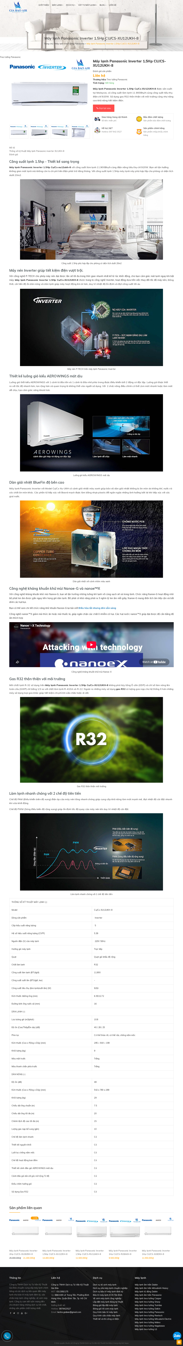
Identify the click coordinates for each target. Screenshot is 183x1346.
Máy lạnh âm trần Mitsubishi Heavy (151, 1288)
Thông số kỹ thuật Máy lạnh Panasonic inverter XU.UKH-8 (36, 151)
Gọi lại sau (105, 108)
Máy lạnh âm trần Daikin (146, 1284)
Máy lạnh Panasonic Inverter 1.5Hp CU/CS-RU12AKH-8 (90, 1252)
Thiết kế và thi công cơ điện (106, 1319)
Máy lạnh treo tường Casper (148, 1298)
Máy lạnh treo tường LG (146, 1329)
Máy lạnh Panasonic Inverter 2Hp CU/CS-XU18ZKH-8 (23, 1252)
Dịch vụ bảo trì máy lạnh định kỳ (108, 1291)
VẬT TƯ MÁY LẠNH (87, 5)
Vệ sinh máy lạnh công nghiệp (107, 1298)
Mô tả (12, 147)
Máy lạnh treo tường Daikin (147, 1308)
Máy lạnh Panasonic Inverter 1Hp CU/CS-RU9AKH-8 (123, 1252)
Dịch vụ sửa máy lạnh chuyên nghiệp (110, 1288)
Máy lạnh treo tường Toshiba (148, 1305)
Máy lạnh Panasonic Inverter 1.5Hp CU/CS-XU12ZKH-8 (56, 1252)
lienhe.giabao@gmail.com (69, 1312)
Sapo (127, 1343)
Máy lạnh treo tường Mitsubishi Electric (153, 1319)
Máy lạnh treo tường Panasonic (149, 1312)
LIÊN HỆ (112, 5)
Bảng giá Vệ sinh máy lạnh (105, 1308)
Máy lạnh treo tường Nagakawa (150, 1326)
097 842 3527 (115, 132)
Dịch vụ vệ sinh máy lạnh (104, 1284)
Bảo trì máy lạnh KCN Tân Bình (107, 1295)
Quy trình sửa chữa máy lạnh (106, 1315)
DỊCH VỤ (70, 5)
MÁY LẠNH (57, 5)
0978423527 (65, 1308)
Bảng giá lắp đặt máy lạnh (105, 1305)
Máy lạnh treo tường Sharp (147, 1302)
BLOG (102, 5)
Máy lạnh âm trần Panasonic (148, 1295)
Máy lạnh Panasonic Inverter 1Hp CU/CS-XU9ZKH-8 (156, 1252)
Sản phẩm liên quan (25, 1208)
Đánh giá (13, 154)
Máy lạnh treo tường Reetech (149, 1315)
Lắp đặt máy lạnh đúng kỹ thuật (108, 1302)
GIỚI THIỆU (44, 5)
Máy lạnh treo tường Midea (147, 1322)
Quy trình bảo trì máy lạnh (105, 1312)
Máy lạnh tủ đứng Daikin (146, 1291)
